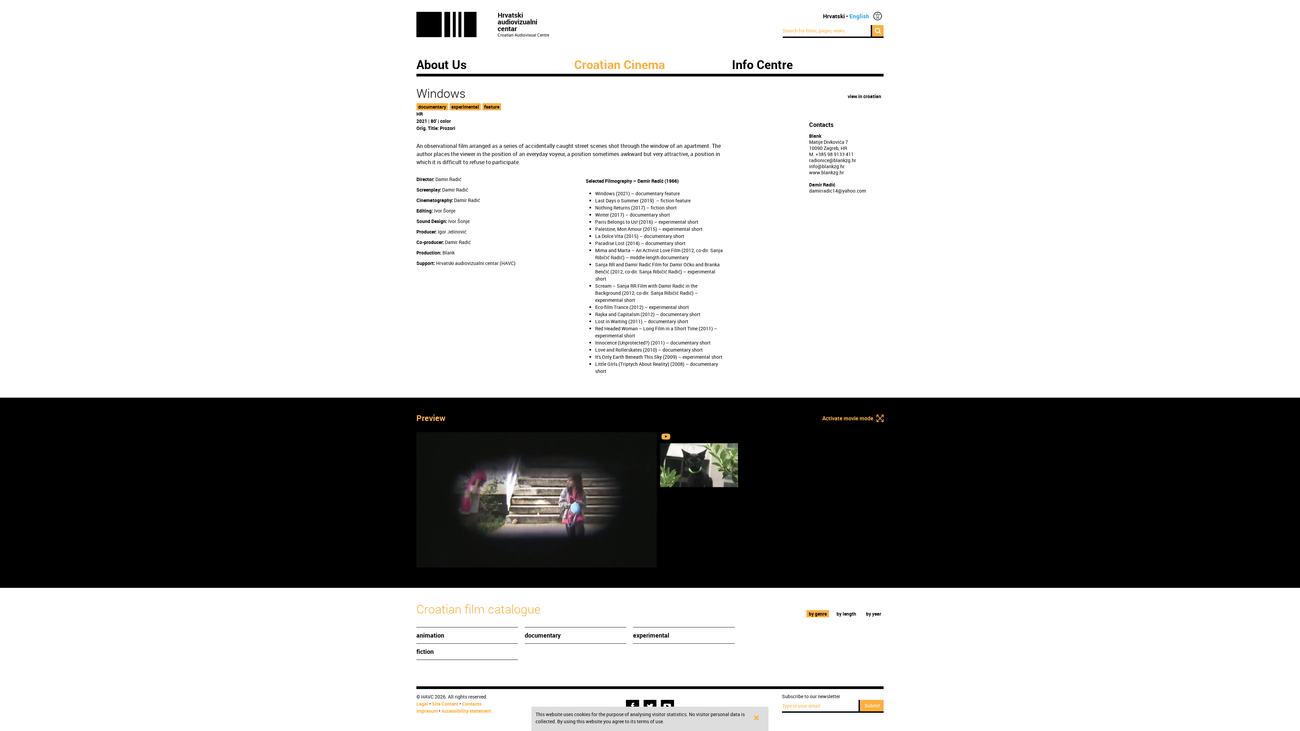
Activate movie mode (847, 418)
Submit (872, 705)
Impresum (427, 711)
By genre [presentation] (818, 614)
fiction (425, 651)
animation (430, 635)
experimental (465, 107)
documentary (432, 107)
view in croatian (864, 96)
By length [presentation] (846, 614)
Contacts (471, 704)
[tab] (817, 613)
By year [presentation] (873, 614)
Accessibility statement (466, 711)
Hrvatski (834, 16)
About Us (441, 64)
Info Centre (762, 64)
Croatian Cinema (619, 64)
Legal (422, 704)
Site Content (445, 704)
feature (491, 107)
